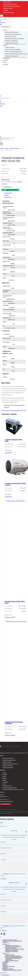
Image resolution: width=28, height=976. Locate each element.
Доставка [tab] (6, 195)
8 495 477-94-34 (7, 2)
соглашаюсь (6, 873)
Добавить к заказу (5, 179)
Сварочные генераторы (11, 42)
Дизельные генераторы (11, 40)
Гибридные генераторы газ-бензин (14, 38)
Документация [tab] (7, 197)
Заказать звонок (5, 26)
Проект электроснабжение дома (13, 51)
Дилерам (5, 10)
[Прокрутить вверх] (1, 934)
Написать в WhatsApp (11, 189)
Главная (4, 772)
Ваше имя (3, 842)
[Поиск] (0, 100)
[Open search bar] (0, 96)
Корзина (4, 780)
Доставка (5, 64)
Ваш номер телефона (6, 847)
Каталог (4, 776)
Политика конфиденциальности (10, 787)
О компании (6, 58)
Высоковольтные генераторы (13, 34)
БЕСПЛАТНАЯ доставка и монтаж (11, 6)
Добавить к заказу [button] (9, 617)
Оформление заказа (7, 785)
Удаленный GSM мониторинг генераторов (16, 53)
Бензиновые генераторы (11, 32)
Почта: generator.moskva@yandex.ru (12, 941)
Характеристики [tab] (8, 193)
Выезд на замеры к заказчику (13, 49)
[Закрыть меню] (0, 937)
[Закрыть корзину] (1, 823)
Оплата (5, 62)
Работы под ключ (9, 47)
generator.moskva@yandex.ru (10, 4)
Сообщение (3, 859)
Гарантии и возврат (8, 8)
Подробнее (7, 452)
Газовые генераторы (10, 36)
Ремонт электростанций (11, 55)
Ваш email (3, 853)
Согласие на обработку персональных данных (13, 789)
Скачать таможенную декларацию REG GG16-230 (14, 410)
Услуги (4, 953)
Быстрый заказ (7, 186)
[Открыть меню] (1, 143)
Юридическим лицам (8, 12)
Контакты (5, 60)
